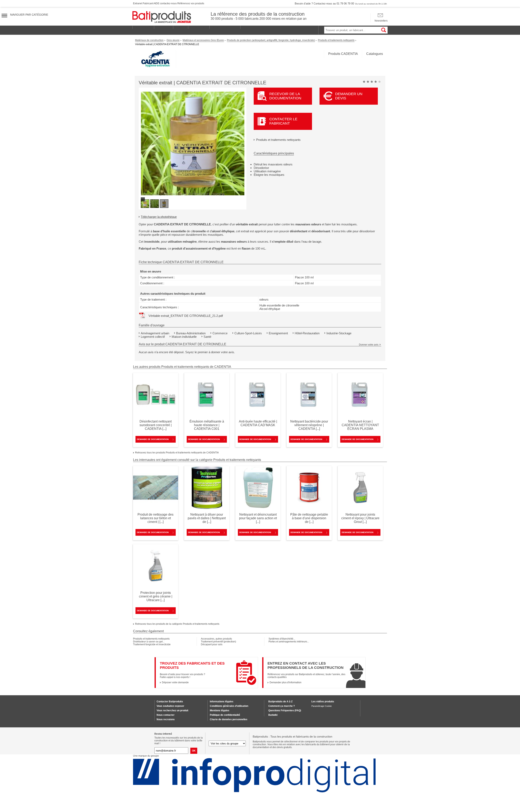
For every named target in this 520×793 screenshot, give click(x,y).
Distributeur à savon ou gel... (149, 641)
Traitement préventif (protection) (218, 641)
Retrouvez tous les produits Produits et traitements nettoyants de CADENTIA (177, 452)
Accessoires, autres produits (216, 638)
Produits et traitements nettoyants (278, 139)
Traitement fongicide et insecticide (152, 644)
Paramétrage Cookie (321, 706)
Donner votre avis (368, 344)
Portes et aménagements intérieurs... (289, 641)
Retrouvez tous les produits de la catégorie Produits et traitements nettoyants (177, 623)
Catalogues (374, 53)
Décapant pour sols (211, 644)
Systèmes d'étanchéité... (282, 638)
